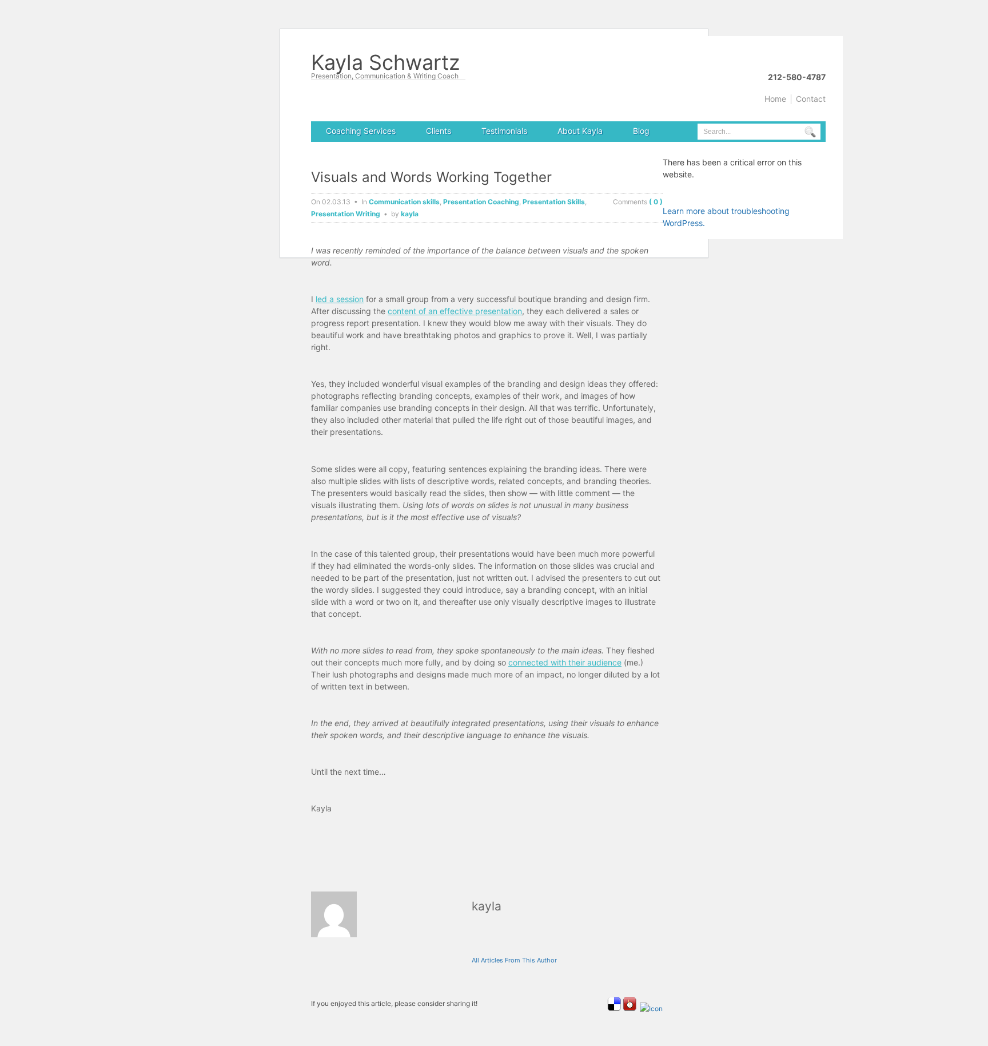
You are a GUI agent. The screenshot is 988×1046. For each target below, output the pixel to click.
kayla (410, 213)
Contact (811, 99)
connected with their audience (565, 662)
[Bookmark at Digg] (651, 1008)
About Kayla (580, 131)
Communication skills (404, 201)
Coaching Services (361, 131)
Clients (438, 131)
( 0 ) (656, 201)
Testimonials (504, 131)
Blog (641, 131)
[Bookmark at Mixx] (629, 1008)
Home (775, 99)
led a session (340, 299)
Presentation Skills (554, 201)
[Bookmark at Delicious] (614, 1008)
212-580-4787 (797, 77)
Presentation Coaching (481, 201)
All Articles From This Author (514, 960)
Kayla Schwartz (385, 65)
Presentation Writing (345, 213)
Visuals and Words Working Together (431, 177)
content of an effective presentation (455, 311)
